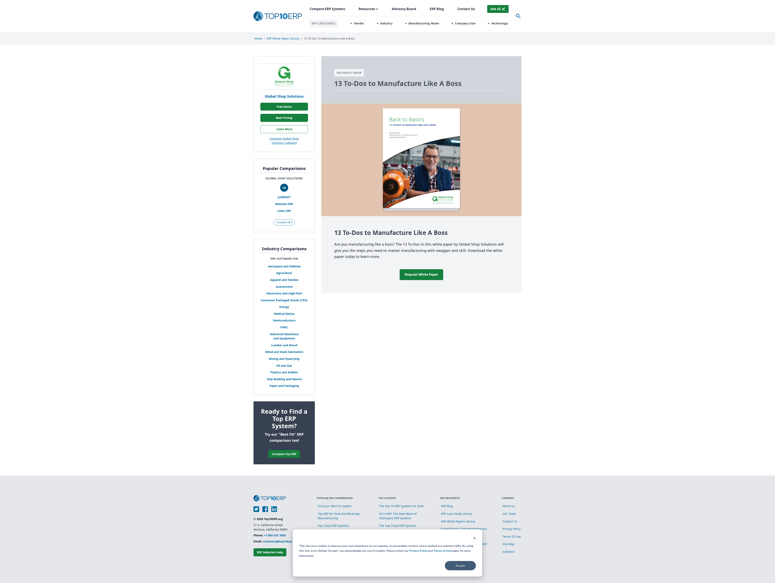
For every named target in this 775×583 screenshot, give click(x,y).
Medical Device (284, 314)
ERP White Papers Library (458, 521)
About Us (509, 506)
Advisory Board (404, 9)
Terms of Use (442, 550)
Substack (509, 552)
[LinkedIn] (274, 509)
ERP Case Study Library (456, 514)
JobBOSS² (284, 197)
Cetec (284, 211)
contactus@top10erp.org (280, 541)
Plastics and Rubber (284, 372)
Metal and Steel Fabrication (284, 352)
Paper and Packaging (284, 386)
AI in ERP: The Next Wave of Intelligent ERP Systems (398, 516)
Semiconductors (284, 320)
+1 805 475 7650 (275, 535)
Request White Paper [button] (421, 274)
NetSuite (284, 204)
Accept (460, 565)
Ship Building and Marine (284, 379)
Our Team (509, 514)
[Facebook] (265, 509)
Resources (367, 9)
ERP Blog (447, 506)
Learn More (284, 129)
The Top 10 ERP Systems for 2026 (401, 506)
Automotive (284, 287)
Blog (437, 9)
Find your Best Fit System (335, 506)
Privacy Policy (418, 550)
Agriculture (284, 273)
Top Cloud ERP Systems (333, 526)
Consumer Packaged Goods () (284, 300)
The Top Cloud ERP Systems (397, 526)
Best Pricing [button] (284, 118)
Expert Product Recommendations (464, 529)
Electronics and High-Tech (284, 293)
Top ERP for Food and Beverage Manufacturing (339, 516)
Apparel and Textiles (284, 280)
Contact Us (466, 9)
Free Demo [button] (284, 107)
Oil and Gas (284, 365)
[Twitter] (256, 509)
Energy (284, 307)
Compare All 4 (284, 222)
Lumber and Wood (284, 345)
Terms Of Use (512, 536)
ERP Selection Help (270, 552)
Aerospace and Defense (284, 266)
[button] (357, 23)
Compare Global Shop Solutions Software (284, 141)
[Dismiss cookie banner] (474, 538)
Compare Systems (327, 9)
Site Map (508, 544)
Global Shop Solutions (284, 96)
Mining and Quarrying (284, 359)
